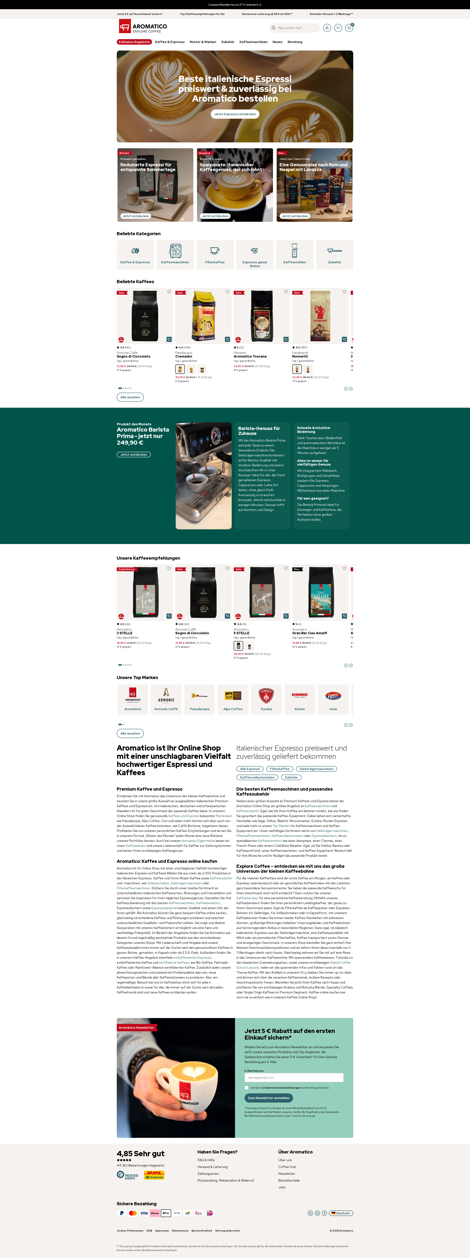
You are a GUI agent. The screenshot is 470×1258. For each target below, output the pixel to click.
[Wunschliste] (338, 28)
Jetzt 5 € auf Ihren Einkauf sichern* (140, 14)
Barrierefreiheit (201, 1230)
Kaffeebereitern (208, 903)
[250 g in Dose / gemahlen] (202, 369)
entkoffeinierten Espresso (192, 957)
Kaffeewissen (136, 846)
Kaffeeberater (247, 898)
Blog (303, 972)
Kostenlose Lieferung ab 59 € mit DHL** (267, 14)
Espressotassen (162, 908)
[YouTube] (310, 1213)
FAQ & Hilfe (206, 1160)
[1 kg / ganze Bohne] (180, 369)
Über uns (285, 1160)
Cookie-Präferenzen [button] (130, 1230)
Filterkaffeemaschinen (133, 888)
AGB (149, 1230)
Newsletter (286, 1173)
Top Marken (281, 826)
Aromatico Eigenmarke (198, 841)
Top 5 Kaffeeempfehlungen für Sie (202, 14)
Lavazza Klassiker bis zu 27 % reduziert (233, 4)
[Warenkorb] (349, 28)
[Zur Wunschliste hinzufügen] (169, 292)
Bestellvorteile (289, 1180)
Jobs (281, 1187)
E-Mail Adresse (254, 1070)
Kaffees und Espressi (183, 816)
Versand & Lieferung (213, 1167)
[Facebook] (324, 1213)
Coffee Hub (287, 1167)
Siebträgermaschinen (187, 883)
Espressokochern (324, 836)
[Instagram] (317, 1213)
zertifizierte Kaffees (174, 962)
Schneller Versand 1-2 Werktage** (331, 14)
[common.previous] (346, 388)
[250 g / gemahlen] (191, 369)
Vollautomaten (158, 883)
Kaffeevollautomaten (288, 836)
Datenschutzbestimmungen (283, 1087)
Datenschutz (180, 1230)
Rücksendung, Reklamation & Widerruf (226, 1180)
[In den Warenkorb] (169, 339)
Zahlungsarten (208, 1173)
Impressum (162, 1230)
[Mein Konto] (327, 28)
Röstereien (224, 816)
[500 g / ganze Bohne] (308, 369)
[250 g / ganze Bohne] (249, 646)
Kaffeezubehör (221, 878)
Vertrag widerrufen (227, 1230)
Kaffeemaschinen (182, 903)
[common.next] (350, 388)
